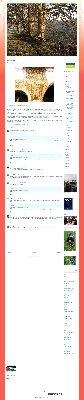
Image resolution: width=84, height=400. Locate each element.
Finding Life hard (67, 300)
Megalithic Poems (67, 316)
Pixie (65, 330)
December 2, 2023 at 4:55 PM (19, 174)
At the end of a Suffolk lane (69, 281)
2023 (66, 86)
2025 (66, 83)
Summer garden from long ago (69, 115)
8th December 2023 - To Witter (69, 118)
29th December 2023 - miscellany (70, 92)
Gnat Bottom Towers (67, 304)
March (67, 139)
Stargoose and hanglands (68, 342)
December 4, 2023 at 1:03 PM (22, 190)
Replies (12, 137)
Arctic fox (65, 279)
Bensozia (65, 286)
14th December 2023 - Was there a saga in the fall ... (70, 110)
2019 (66, 149)
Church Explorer (67, 292)
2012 (66, 160)
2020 (66, 148)
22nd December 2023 (69, 97)
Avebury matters (67, 283)
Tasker (65, 344)
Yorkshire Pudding (67, 356)
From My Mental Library (68, 302)
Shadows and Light (67, 337)
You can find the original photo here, (45, 116)
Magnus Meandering (67, 314)
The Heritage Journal (67, 348)
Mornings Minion (67, 321)
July (67, 133)
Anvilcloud (66, 278)
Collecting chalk (68, 93)
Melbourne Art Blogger (68, 318)
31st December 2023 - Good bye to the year (70, 89)
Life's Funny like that (67, 313)
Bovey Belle (12, 215)
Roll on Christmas (69, 101)
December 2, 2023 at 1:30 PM (22, 139)
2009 (66, 165)
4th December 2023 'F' (70, 121)
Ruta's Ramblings (67, 334)
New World (66, 327)
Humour (67, 125)
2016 (66, 154)
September (68, 130)
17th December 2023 (69, 105)
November (68, 127)
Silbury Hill (66, 341)
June (67, 135)
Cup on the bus (66, 295)
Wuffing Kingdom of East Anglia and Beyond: (17, 105)
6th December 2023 (69, 119)
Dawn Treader (66, 297)
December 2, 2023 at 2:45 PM (21, 166)
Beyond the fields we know (68, 288)
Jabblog (65, 309)
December (68, 87)
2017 (66, 152)
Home (34, 252)
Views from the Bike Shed (68, 353)
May (67, 136)
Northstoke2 (66, 328)
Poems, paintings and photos (69, 332)
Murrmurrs (65, 323)
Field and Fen (66, 299)
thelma (14, 139)
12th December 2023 (69, 113)
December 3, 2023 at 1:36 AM (22, 182)
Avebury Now (66, 285)
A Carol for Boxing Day (70, 95)
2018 (66, 151)
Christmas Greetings (69, 98)
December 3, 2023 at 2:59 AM (18, 198)
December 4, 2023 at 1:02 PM (19, 226)
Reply (11, 134)
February (67, 141)
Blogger (47, 397)
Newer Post (10, 252)
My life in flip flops (67, 325)
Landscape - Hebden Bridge (69, 311)
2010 (66, 163)
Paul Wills (65, 76)
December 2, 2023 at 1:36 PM (22, 157)
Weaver (65, 355)
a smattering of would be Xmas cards (69, 108)
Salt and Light (66, 335)
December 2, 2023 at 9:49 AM (29, 130)
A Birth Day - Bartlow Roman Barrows (69, 104)
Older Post (59, 252)
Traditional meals (69, 100)
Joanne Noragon (13, 182)
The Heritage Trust (67, 349)
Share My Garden (67, 339)
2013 (66, 158)
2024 (66, 84)
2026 (66, 81)
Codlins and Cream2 (67, 293)
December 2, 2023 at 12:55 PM (22, 149)
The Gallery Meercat (67, 346)
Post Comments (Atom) (37, 256)
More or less (66, 320)
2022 (66, 144)
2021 (66, 146)
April (67, 138)
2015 (66, 155)
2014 (66, 157)
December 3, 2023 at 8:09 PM (20, 215)
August (67, 132)
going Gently (66, 306)
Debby (11, 198)
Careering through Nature (68, 290)
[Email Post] (28, 124)
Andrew (65, 276)
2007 (66, 168)
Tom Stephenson (13, 149)
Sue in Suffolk (12, 166)
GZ (64, 307)
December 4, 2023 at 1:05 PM (22, 207)
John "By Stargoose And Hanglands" (17, 130)
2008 (66, 166)
